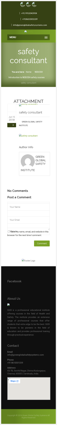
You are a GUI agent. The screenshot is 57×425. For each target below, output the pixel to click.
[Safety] (28, 31)
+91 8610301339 (15, 363)
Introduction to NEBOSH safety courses (27, 77)
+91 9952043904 (29, 13)
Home (28, 72)
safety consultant (30, 112)
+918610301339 (30, 19)
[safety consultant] (11, 107)
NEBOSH (39, 72)
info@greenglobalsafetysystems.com (30, 25)
